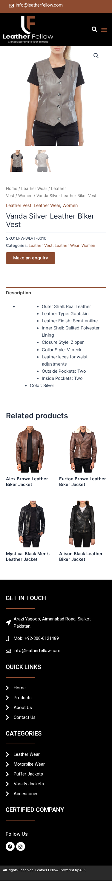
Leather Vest (18, 205)
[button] (94, 29)
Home (11, 188)
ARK (82, 870)
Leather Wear (34, 188)
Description (18, 292)
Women (25, 195)
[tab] (56, 293)
